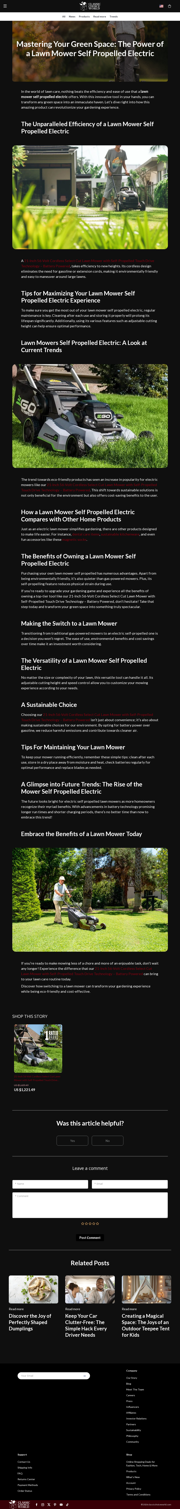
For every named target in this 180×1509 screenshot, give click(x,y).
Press (129, 1401)
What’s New (133, 1477)
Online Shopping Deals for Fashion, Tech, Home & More (142, 1463)
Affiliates (131, 1412)
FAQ (20, 1473)
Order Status (25, 1490)
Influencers (132, 1406)
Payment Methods (28, 1484)
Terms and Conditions (138, 1494)
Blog (128, 1383)
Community (132, 1441)
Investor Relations (136, 1418)
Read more (99, 16)
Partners (131, 1424)
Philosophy (132, 1435)
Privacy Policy (133, 1488)
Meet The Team (135, 1389)
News (72, 16)
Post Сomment (90, 1238)
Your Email (27, 1375)
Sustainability (133, 1430)
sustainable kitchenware (120, 534)
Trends (114, 16)
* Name (19, 1183)
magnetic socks (74, 539)
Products (84, 16)
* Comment (21, 1196)
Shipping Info (25, 1467)
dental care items (85, 534)
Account (131, 1482)
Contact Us (24, 1461)
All (63, 16)
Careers (130, 1395)
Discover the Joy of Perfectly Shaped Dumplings (30, 1322)
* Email (98, 1183)
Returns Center (26, 1479)
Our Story (131, 1377)
